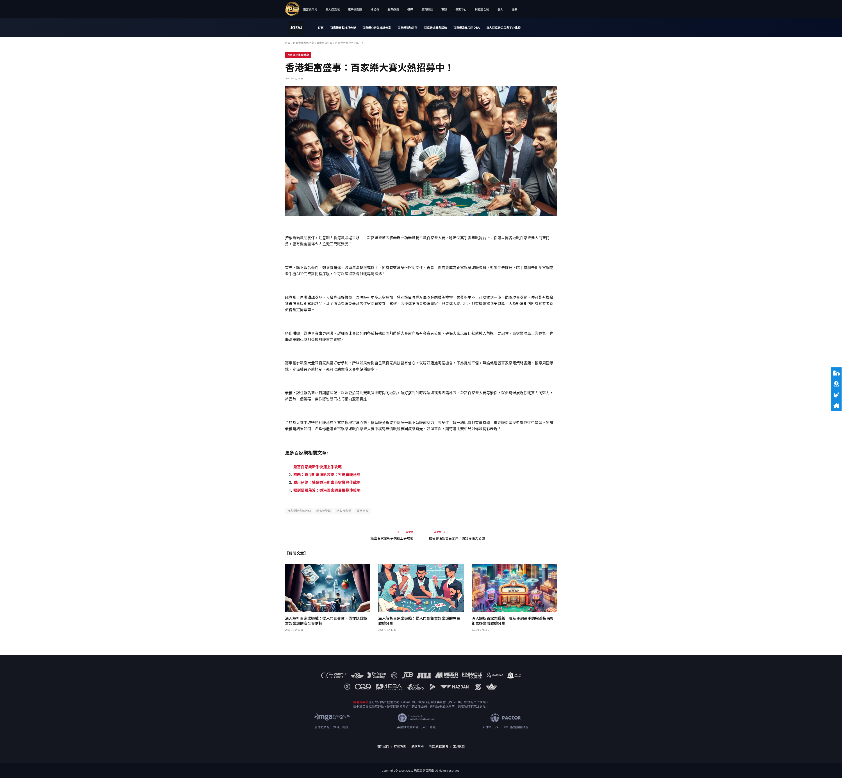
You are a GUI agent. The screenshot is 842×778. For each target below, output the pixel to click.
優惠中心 (460, 9)
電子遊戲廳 (355, 9)
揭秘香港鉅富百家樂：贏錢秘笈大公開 (457, 538)
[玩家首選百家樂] (296, 27)
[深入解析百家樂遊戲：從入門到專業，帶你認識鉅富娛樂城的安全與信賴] (327, 588)
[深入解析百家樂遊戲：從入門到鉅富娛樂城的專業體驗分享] (421, 588)
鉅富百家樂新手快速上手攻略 (317, 467)
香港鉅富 (362, 511)
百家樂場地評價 (407, 27)
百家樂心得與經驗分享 (376, 27)
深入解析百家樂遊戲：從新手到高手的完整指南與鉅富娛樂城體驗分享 (513, 621)
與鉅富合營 (482, 9)
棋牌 (410, 9)
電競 (444, 9)
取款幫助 (417, 746)
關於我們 (383, 746)
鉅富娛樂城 (310, 9)
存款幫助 (400, 746)
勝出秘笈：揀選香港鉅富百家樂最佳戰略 (326, 482)
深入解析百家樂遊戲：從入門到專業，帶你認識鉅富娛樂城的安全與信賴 (326, 621)
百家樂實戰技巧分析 (343, 27)
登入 (500, 9)
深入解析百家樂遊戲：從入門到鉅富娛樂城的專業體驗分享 (419, 621)
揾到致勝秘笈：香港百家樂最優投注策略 (326, 490)
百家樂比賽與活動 (435, 27)
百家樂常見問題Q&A (466, 27)
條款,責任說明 (438, 746)
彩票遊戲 (393, 9)
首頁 (321, 27)
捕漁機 (375, 9)
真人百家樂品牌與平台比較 (503, 27)
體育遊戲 (427, 9)
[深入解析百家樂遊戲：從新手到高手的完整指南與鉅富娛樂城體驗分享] (514, 588)
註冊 (514, 9)
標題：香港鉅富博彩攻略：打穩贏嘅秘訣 (326, 474)
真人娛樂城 (333, 9)
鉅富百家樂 (343, 511)
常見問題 (459, 746)
